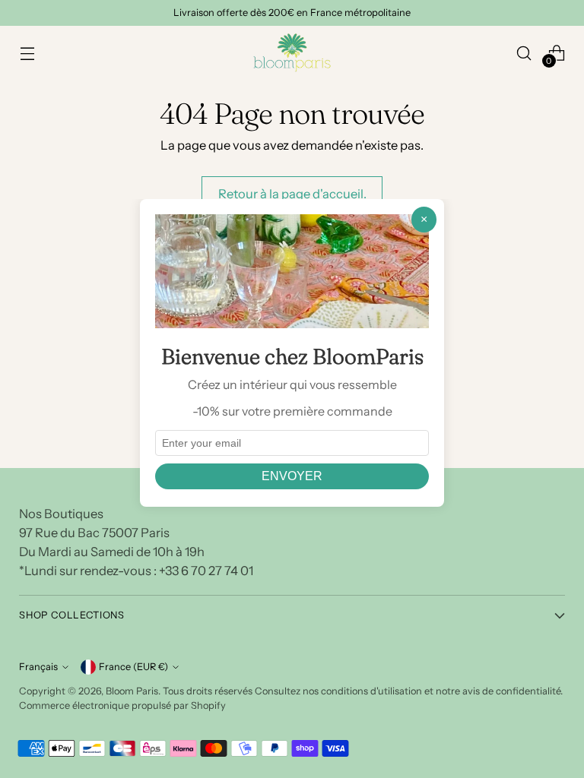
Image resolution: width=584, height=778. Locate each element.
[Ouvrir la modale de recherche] (524, 52)
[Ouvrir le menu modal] (27, 52)
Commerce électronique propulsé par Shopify (122, 705)
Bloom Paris (132, 691)
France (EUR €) (133, 666)
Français (38, 666)
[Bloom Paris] (292, 53)
